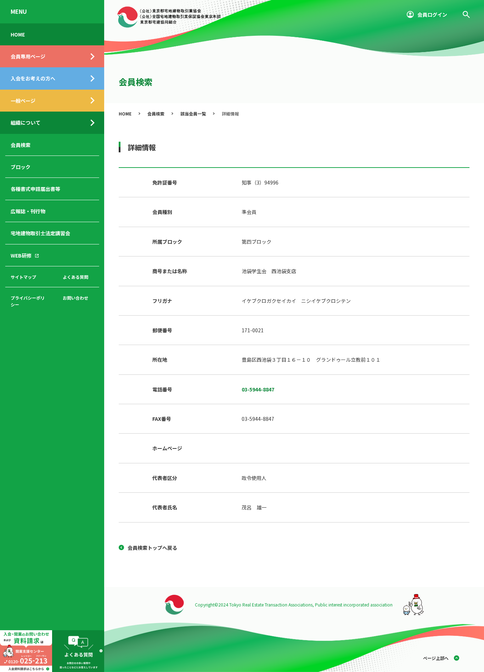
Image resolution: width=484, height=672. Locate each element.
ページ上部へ (436, 658)
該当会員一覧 (193, 114)
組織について (25, 122)
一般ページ (23, 100)
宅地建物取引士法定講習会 (40, 233)
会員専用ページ (28, 56)
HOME (18, 34)
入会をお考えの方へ (33, 78)
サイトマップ (23, 277)
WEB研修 (21, 255)
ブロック (20, 166)
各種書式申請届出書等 (35, 188)
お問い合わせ (75, 298)
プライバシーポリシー (28, 301)
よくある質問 (75, 277)
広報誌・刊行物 (28, 211)
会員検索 (20, 144)
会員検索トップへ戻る (152, 547)
